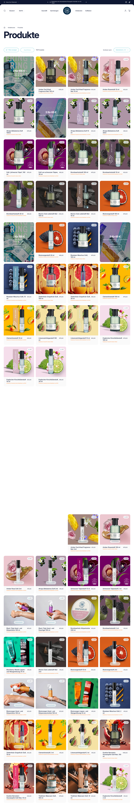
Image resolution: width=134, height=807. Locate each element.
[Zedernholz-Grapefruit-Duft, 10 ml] (19, 735)
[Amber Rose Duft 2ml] (19, 571)
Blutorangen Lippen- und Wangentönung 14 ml (79, 712)
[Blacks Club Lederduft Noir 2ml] (51, 652)
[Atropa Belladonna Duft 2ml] (51, 571)
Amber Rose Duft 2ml (14, 589)
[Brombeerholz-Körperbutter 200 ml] (83, 610)
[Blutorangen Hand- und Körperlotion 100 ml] (19, 693)
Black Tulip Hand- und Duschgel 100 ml (46, 629)
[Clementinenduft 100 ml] (115, 279)
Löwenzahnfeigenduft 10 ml (80, 338)
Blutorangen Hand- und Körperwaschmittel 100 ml (48, 712)
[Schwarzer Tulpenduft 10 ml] (83, 571)
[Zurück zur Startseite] (4, 27)
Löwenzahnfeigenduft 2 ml (80, 753)
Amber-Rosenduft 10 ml (111, 89)
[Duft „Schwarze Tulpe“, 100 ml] (19, 154)
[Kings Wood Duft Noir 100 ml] (83, 403)
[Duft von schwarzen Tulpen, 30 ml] (51, 154)
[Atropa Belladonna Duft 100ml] (19, 113)
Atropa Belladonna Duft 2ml (48, 589)
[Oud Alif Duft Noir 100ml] (51, 529)
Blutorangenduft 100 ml (111, 214)
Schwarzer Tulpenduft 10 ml (80, 589)
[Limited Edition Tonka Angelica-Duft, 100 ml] (19, 488)
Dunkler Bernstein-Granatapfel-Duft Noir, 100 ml (112, 754)
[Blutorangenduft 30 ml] (51, 237)
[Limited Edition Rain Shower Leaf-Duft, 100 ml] (115, 445)
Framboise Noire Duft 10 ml (16, 421)
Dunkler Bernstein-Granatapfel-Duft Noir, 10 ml (16, 797)
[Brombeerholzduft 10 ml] (115, 154)
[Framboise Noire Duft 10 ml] (19, 403)
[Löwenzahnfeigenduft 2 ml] (83, 735)
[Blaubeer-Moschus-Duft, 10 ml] (19, 279)
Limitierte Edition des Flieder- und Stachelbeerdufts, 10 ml (79, 464)
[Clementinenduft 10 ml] (19, 320)
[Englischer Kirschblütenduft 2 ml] (115, 778)
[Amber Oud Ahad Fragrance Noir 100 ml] (51, 71)
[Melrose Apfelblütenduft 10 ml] (115, 488)
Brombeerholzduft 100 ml (79, 172)
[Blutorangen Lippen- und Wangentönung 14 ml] (83, 693)
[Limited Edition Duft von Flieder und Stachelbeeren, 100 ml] (51, 445)
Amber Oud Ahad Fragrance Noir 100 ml (46, 90)
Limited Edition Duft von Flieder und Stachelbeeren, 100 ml (48, 464)
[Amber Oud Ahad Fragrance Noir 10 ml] (83, 71)
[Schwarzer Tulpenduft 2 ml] (115, 571)
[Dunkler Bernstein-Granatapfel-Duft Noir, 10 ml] (19, 778)
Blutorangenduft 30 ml (46, 255)
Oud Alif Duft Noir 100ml (47, 547)
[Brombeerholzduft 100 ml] (83, 154)
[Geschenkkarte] (51, 403)
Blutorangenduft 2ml (110, 670)
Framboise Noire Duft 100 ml (113, 380)
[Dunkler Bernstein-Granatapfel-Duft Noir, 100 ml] (115, 735)
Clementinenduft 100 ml (111, 297)
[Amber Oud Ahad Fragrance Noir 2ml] (83, 529)
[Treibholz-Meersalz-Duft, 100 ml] (51, 778)
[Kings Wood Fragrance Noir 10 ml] (19, 445)
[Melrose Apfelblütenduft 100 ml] (83, 488)
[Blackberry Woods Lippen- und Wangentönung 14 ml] (19, 652)
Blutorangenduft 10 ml (78, 670)
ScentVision (27, 50)
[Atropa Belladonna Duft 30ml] (115, 113)
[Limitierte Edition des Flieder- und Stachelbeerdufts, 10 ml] (83, 445)
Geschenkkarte (44, 421)
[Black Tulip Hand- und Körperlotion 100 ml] (19, 610)
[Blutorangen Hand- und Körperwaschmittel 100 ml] (51, 693)
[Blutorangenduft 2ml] (115, 652)
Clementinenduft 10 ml (14, 338)
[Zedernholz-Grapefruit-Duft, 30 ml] (83, 279)
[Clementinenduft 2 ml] (51, 735)
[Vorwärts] (86, 2)
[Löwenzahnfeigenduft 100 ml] (51, 320)
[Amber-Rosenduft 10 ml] (115, 71)
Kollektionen (11, 27)
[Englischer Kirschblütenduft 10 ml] (19, 362)
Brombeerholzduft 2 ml (111, 628)
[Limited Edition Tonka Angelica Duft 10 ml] (51, 488)
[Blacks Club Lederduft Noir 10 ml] (83, 196)
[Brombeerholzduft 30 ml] (19, 196)
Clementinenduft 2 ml (46, 753)
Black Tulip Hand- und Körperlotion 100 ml (14, 629)
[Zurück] (48, 2)
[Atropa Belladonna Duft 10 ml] (83, 113)
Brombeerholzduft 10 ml (111, 172)
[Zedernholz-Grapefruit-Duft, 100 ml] (51, 279)
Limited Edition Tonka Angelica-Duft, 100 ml (14, 507)
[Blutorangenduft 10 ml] (83, 652)
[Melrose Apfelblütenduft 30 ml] (19, 529)
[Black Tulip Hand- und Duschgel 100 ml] (51, 610)
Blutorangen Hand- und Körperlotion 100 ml (15, 712)
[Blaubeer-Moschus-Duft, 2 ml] (115, 693)
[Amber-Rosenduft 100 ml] (115, 529)
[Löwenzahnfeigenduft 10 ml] (83, 320)
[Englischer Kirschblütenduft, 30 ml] (51, 362)
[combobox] (11, 2)
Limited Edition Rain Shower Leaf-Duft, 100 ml (112, 463)
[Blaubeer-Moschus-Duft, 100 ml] (83, 237)
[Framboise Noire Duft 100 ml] (115, 362)
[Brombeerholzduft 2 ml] (115, 610)
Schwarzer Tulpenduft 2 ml (112, 589)
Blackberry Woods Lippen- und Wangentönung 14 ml (16, 670)
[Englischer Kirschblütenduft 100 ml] (115, 320)
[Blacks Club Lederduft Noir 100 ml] (51, 196)
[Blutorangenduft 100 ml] (115, 196)
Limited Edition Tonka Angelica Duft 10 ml (46, 507)
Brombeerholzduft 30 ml (15, 214)
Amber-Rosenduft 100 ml (111, 547)
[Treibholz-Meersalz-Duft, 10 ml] (83, 778)
